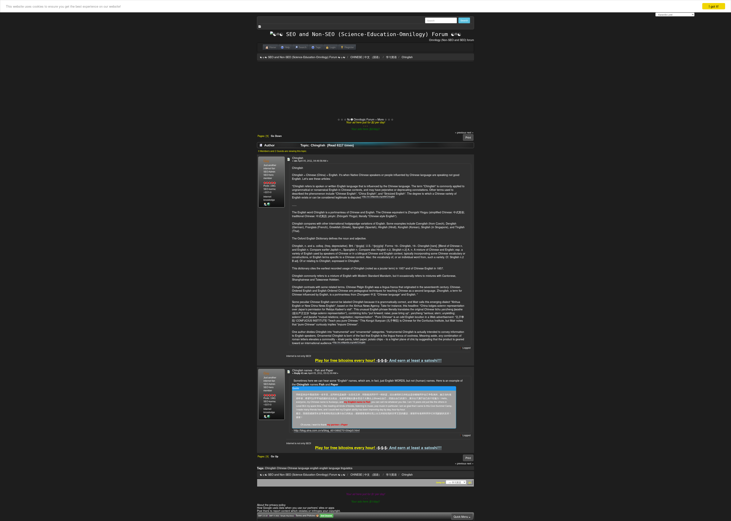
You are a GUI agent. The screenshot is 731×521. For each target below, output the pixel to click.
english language (329, 468)
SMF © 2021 (274, 516)
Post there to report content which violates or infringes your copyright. (299, 511)
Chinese (282, 468)
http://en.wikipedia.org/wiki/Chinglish (378, 196)
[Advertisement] (365, 89)
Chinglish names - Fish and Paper (312, 370)
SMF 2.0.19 (262, 516)
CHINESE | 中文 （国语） (365, 57)
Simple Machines (287, 516)
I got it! (714, 6)
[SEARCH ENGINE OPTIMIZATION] (268, 204)
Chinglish (407, 57)
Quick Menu (461, 517)
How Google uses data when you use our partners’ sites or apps (295, 508)
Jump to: (440, 482)
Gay (266, 160)
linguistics (346, 468)
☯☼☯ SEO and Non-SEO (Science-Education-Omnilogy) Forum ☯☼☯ (303, 57)
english (314, 468)
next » (470, 132)
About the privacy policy (271, 505)
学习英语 (391, 57)
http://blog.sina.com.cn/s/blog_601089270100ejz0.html (327, 430)
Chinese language (298, 468)
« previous (460, 132)
